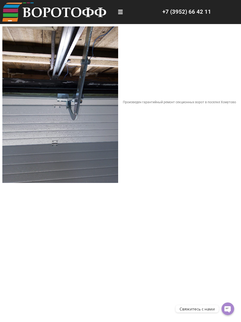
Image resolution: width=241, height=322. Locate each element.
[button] (120, 12)
